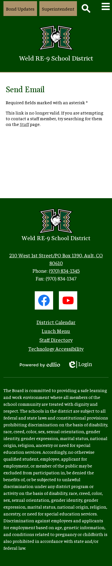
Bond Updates (20, 8)
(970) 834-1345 (64, 270)
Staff (24, 124)
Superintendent (58, 8)
